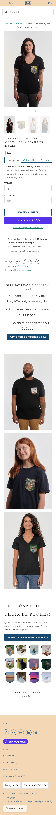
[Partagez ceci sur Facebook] (23, 261)
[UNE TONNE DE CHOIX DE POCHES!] (28, 664)
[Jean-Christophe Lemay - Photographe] (28, 3)
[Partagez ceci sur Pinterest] (30, 261)
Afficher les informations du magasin (23, 251)
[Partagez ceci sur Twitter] (17, 261)
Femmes (20, 270)
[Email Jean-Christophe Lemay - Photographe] (36, 732)
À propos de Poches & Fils (28, 336)
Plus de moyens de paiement (28, 227)
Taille (8, 183)
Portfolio (10, 762)
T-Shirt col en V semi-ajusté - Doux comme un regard (24, 142)
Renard (29, 270)
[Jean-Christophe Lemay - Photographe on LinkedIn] (29, 732)
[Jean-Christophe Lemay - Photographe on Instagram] (21, 732)
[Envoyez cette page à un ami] (37, 261)
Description (13, 160)
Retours (45, 160)
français (10, 785)
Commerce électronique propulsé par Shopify (28, 801)
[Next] (34, 110)
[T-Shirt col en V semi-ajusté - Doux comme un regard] (28, 69)
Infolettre (11, 769)
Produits (18, 23)
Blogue (8, 749)
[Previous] (22, 110)
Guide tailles (29, 160)
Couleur (9, 195)
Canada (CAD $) (33, 785)
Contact (9, 756)
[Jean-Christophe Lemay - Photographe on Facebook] (6, 732)
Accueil (8, 23)
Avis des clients (14, 776)
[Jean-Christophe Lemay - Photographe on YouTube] (14, 732)
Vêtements (22, 266)
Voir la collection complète (27, 637)
